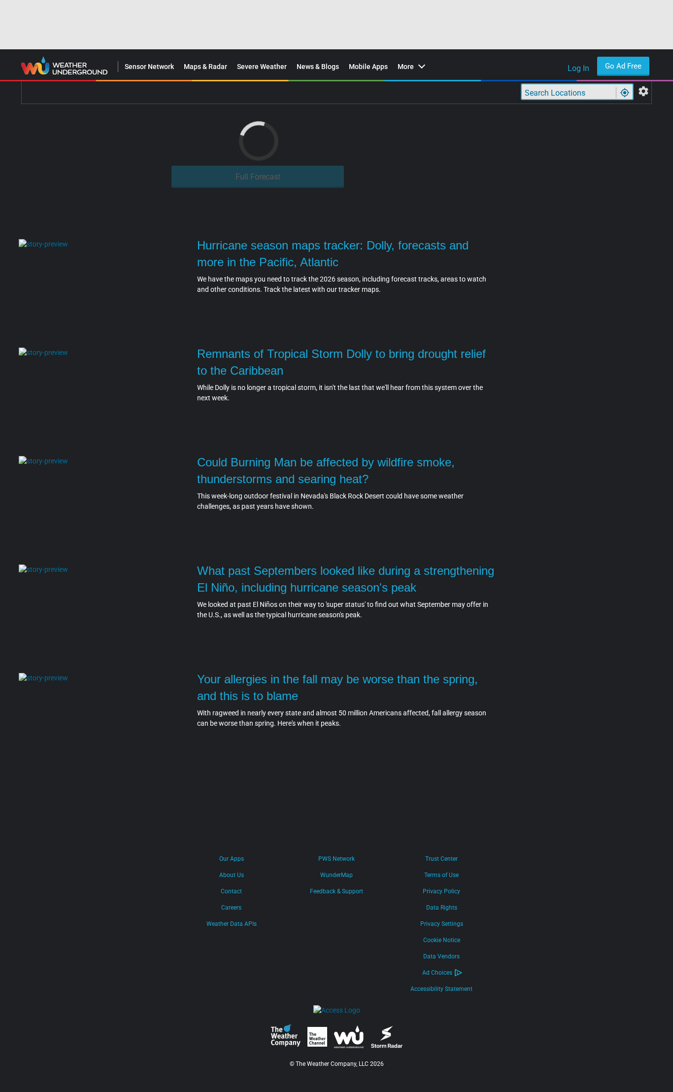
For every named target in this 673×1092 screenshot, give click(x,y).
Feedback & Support (336, 891)
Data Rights (441, 907)
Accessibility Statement (441, 989)
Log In (578, 68)
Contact (231, 891)
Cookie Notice (441, 940)
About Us (231, 875)
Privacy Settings (441, 923)
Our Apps (231, 858)
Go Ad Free (623, 66)
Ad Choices (437, 972)
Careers (231, 907)
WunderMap (336, 875)
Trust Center (441, 858)
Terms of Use (441, 875)
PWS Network (336, 858)
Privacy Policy (441, 891)
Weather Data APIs (231, 923)
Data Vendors (441, 956)
